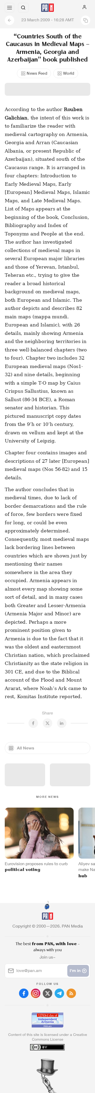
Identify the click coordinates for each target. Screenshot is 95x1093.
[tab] (36, 1061)
